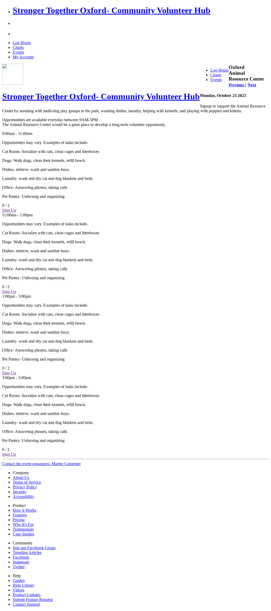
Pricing (19, 519)
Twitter (19, 567)
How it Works (24, 510)
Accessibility (23, 496)
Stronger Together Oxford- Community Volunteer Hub (111, 10)
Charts (18, 47)
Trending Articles (27, 552)
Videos (18, 590)
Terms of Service (27, 482)
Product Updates (26, 595)
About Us (21, 477)
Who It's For (23, 524)
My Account (23, 57)
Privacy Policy (25, 487)
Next (252, 85)
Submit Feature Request (33, 599)
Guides (19, 580)
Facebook (21, 557)
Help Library (23, 585)
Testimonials (23, 529)
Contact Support (26, 604)
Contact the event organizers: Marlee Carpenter (41, 463)
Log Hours (22, 42)
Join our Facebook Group (34, 547)
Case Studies (23, 534)
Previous (237, 85)
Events (18, 52)
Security (19, 491)
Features (20, 515)
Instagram (21, 562)
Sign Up (9, 210)
